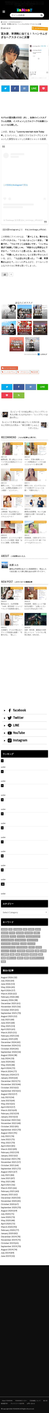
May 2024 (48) (8, 1065)
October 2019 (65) (10, 1243)
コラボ (23, 944)
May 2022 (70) (8, 1142)
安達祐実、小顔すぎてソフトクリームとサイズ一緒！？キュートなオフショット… (35, 540)
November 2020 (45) (11, 1201)
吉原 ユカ (14, 565)
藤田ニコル (11, 958)
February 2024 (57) (10, 1074)
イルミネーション (32, 936)
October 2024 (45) (10, 1048)
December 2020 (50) (10, 1197)
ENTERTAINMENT (10, 368)
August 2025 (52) (9, 1016)
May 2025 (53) (8, 1026)
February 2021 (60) (10, 1191)
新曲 (12, 954)
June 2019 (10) (8, 1256)
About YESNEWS (7, 1400)
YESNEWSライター (21, 1400)
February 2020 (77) (10, 1230)
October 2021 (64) (10, 1165)
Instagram (20, 740)
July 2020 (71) (7, 1214)
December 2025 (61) (10, 1003)
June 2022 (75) (8, 1139)
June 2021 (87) (8, 1178)
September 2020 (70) (11, 1207)
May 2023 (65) (8, 1103)
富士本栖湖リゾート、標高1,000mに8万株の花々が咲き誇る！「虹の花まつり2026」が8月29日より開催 (26, 831)
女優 (37, 951)
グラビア (15, 944)
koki (25, 929)
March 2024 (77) (9, 1071)
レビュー (5, 951)
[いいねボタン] (4, 274)
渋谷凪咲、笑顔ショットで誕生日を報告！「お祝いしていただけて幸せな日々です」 (35, 606)
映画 (17, 954)
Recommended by (30, 354)
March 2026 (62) (9, 993)
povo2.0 (5, 933)
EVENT (8, 795)
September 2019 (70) (11, 1246)
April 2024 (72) (8, 1068)
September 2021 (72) (11, 1168)
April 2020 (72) (8, 1223)
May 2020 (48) (8, 1220)
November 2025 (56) (11, 1006)
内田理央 (30, 951)
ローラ (12, 951)
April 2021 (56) (8, 1184)
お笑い (36, 933)
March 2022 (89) (9, 1149)
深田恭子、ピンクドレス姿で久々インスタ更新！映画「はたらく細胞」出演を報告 (11, 540)
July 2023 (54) (7, 1097)
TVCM (12, 933)
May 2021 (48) (8, 1181)
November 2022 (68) (11, 1123)
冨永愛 (35, 372)
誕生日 (20, 958)
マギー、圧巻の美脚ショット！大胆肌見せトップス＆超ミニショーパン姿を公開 (35, 461)
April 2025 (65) (8, 1029)
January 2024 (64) (9, 1077)
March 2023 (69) (9, 1110)
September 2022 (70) (11, 1129)
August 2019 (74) (9, 1249)
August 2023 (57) (9, 1094)
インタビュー (20, 940)
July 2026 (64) (7, 980)
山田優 (43, 951)
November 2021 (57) (11, 1162)
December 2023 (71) (10, 1081)
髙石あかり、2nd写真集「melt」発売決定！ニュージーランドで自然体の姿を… (11, 606)
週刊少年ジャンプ (36, 958)
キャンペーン (32, 940)
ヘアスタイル (24, 372)
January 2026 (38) (9, 1000)
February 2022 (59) (10, 1152)
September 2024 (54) (11, 1052)
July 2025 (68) (7, 1019)
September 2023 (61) (11, 1090)
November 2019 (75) (11, 1239)
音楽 (3, 962)
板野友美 (33, 954)
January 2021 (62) (9, 1194)
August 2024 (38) (9, 1055)
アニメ (12, 936)
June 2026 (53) (8, 984)
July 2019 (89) (7, 1252)
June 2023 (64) (8, 1100)
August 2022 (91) (9, 1133)
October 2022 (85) (10, 1126)
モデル (38, 947)
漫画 (40, 954)
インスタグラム (9, 372)
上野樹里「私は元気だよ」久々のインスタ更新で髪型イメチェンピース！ (11, 514)
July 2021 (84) (7, 1175)
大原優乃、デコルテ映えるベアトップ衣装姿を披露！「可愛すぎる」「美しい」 (11, 632)
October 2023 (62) (10, 1087)
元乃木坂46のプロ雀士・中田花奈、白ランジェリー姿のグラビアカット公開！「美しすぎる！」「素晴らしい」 (26, 887)
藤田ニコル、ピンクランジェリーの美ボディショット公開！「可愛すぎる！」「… (35, 487)
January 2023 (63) (9, 1116)
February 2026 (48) (10, 996)
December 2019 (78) (10, 1236)
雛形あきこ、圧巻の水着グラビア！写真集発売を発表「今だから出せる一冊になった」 (25, 774)
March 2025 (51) (9, 1032)
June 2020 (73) (8, 1217)
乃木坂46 (21, 951)
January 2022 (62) (9, 1155)
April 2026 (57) (8, 990)
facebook (19, 710)
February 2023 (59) (10, 1113)
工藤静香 (5, 954)
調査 (26, 958)
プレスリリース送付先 (17, 1403)
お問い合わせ (31, 1403)
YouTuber (28, 933)
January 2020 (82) (9, 1233)
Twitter (18, 718)
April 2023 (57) (8, 1107)
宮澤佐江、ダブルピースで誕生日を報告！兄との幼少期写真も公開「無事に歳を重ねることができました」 (25, 873)
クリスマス (6, 944)
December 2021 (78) (10, 1158)
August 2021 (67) (9, 1171)
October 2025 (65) (10, 1009)
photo (38, 929)
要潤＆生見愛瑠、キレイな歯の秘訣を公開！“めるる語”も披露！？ (35, 514)
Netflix (31, 929)
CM (10, 929)
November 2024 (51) (11, 1045)
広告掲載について (35, 1400)
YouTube (19, 733)
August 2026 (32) (9, 977)
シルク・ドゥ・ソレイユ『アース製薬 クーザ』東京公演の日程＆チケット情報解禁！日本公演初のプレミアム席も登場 (26, 859)
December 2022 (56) (10, 1120)
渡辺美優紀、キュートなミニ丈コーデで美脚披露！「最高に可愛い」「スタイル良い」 (25, 845)
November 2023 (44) (11, 1084)
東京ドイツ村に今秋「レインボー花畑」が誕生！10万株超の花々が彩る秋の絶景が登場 (26, 788)
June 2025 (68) (8, 1022)
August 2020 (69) (9, 1210)
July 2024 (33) (7, 1058)
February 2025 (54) (10, 1035)
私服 (3, 958)
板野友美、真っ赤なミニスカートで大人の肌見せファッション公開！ (11, 461)
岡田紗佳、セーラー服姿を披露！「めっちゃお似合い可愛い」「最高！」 (25, 762)
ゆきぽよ (5, 936)
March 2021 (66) (9, 1188)
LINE (16, 725)
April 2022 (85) (8, 1146)
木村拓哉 (25, 954)
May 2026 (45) (8, 987)
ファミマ (31, 944)
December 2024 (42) (10, 1042)
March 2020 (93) (9, 1227)
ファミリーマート (8, 947)
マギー (31, 947)
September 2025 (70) (11, 1013)
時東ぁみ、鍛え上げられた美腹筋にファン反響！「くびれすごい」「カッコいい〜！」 (25, 803)
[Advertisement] (25, 107)
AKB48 (4, 929)
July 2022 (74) (7, 1136)
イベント (21, 936)
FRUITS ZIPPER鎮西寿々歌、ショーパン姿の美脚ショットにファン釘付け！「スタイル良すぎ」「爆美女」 (25, 817)
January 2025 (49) (9, 1039)
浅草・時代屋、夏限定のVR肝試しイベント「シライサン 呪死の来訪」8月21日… (35, 632)
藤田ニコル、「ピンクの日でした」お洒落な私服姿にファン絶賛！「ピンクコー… (11, 487)
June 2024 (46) (8, 1061)
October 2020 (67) (10, 1204)
